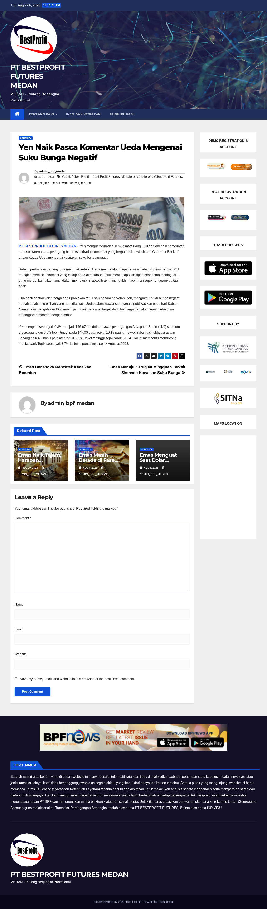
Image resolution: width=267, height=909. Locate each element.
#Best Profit (80, 176)
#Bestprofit (144, 176)
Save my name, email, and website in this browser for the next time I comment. (77, 679)
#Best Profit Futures (105, 176)
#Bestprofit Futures (168, 176)
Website (21, 654)
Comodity (25, 138)
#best (66, 176)
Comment (23, 518)
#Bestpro (128, 176)
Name (19, 604)
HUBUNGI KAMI (122, 114)
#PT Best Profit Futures (62, 183)
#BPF (38, 183)
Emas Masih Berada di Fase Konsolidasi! (97, 460)
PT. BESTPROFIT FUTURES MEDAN (47, 246)
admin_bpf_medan (53, 171)
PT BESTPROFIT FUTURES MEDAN (37, 76)
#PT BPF (87, 183)
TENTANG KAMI (42, 114)
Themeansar (165, 901)
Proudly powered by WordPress (112, 901)
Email (19, 629)
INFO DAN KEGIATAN (83, 114)
